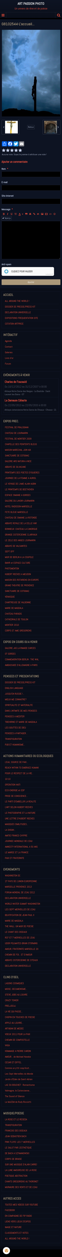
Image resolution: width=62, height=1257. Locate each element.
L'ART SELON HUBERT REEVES (19, 807)
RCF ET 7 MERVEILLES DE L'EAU (20, 937)
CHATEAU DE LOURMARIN (16, 433)
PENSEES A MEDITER (14, 716)
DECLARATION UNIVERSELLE (18, 312)
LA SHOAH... (10, 829)
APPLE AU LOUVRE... (14, 1022)
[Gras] (4, 214)
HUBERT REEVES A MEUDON (18, 574)
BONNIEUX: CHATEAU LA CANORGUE (21, 529)
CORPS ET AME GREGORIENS (18, 630)
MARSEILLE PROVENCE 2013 (18, 886)
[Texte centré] (30, 214)
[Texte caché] (38, 214)
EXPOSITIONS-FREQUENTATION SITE (21, 318)
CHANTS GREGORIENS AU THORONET (21, 1181)
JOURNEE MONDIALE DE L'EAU (18, 841)
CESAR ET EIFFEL (13, 1062)
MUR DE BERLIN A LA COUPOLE (19, 557)
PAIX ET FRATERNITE (14, 858)
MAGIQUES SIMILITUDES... (16, 824)
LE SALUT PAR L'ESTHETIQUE (18, 1147)
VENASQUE (10, 596)
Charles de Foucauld (16, 382)
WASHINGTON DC (12, 875)
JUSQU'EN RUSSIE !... (14, 693)
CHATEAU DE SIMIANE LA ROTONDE (21, 517)
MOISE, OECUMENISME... (16, 989)
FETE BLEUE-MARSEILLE (16, 512)
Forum (8, 363)
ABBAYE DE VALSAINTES (16, 546)
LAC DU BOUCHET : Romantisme (20, 1085)
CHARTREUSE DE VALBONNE (18, 602)
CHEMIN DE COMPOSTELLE (17, 1039)
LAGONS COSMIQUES (14, 983)
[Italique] (8, 214)
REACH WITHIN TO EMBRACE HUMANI (22, 767)
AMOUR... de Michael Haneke (18, 1056)
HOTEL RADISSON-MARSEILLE (18, 506)
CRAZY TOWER (11, 1000)
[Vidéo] (46, 214)
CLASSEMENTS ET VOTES (16, 1232)
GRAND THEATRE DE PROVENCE (19, 585)
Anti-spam (6, 264)
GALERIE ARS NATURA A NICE (18, 461)
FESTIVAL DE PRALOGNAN (16, 427)
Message (6, 209)
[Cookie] (6, 1250)
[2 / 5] (8, 150)
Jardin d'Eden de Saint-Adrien (18, 1079)
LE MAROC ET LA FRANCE (16, 852)
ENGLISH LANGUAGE (14, 688)
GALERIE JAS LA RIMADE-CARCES (20, 648)
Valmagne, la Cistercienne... (18, 1090)
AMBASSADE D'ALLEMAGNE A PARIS (21, 665)
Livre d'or (9, 358)
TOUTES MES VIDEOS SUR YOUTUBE (21, 1204)
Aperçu (7, 218)
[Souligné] (12, 214)
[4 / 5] (16, 150)
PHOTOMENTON (12, 568)
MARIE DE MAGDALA (14, 608)
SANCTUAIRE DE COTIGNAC (17, 455)
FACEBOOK (10, 1210)
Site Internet (8, 195)
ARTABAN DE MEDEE (14, 1028)
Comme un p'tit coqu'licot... (18, 1068)
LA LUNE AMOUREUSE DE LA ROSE (21, 1170)
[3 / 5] (12, 150)
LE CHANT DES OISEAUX (16, 932)
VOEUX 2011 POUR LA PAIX (17, 1034)
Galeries (9, 352)
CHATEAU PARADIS (13, 613)
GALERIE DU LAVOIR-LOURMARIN (19, 500)
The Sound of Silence (14, 1096)
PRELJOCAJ (10, 1005)
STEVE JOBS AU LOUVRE (16, 994)
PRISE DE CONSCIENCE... (16, 796)
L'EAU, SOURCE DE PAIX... (16, 762)
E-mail (4, 182)
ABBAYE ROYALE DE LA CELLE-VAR (21, 523)
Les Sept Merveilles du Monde (19, 1073)
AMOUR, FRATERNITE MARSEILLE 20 (21, 949)
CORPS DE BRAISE (13, 1159)
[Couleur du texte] (21, 214)
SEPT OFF (9, 551)
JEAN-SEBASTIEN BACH (15, 1136)
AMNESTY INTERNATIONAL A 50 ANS (21, 846)
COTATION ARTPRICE (14, 323)
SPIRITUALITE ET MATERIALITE (19, 705)
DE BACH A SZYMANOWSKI (17, 1153)
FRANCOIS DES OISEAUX (16, 1130)
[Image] (42, 214)
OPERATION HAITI (12, 784)
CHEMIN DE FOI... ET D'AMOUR (18, 954)
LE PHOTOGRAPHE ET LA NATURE (20, 812)
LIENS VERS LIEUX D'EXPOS (18, 1221)
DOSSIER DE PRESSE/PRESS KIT (20, 306)
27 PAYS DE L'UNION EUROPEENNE (21, 881)
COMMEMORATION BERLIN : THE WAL (22, 659)
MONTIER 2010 (12, 625)
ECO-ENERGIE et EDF (15, 790)
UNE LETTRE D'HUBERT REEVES (19, 818)
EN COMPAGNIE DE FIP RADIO (18, 1215)
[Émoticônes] (54, 214)
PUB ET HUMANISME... (15, 744)
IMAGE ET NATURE (13, 1227)
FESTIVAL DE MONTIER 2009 (18, 438)
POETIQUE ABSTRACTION (16, 1175)
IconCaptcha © (49, 274)
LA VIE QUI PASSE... (14, 1011)
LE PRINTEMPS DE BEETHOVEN (19, 489)
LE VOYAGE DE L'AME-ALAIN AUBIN (20, 483)
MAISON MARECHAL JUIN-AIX (18, 450)
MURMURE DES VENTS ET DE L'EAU (21, 1187)
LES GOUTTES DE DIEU (15, 727)
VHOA (7, 1045)
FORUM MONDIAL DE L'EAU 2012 (20, 892)
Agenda (8, 341)
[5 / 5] (20, 150)
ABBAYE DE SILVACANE (15, 467)
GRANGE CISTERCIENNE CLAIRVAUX (21, 534)
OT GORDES (10, 653)
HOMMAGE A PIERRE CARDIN (18, 1051)
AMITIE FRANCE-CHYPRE (16, 835)
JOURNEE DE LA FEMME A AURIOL (20, 478)
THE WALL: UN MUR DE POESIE (19, 926)
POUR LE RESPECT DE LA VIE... (19, 773)
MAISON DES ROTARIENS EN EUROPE (22, 579)
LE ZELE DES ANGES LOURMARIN (20, 540)
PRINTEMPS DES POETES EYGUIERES (22, 472)
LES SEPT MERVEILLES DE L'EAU (20, 909)
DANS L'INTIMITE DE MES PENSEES (21, 710)
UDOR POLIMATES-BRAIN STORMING (21, 943)
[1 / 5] (3, 150)
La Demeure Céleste (16, 400)
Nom (4, 168)
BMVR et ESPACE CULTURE (17, 562)
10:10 (7, 779)
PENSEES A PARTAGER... (16, 733)
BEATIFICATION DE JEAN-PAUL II (19, 915)
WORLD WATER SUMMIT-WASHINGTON (22, 903)
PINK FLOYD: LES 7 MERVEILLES (20, 1142)
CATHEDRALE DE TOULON (16, 619)
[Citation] (26, 214)
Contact (9, 346)
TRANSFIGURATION (13, 739)
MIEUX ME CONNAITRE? (16, 699)
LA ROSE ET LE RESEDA (16, 1119)
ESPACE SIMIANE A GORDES (18, 495)
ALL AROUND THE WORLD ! (17, 301)
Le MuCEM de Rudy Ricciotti (18, 1102)
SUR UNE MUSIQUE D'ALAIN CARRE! (21, 1164)
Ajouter (31, 282)
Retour (31, 127)
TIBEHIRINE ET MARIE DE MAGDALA (21, 722)
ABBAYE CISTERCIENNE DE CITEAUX (21, 960)
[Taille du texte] (16, 214)
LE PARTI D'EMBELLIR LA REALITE (20, 801)
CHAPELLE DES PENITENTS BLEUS (21, 444)
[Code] (50, 214)
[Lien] (34, 214)
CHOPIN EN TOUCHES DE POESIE (20, 1017)
